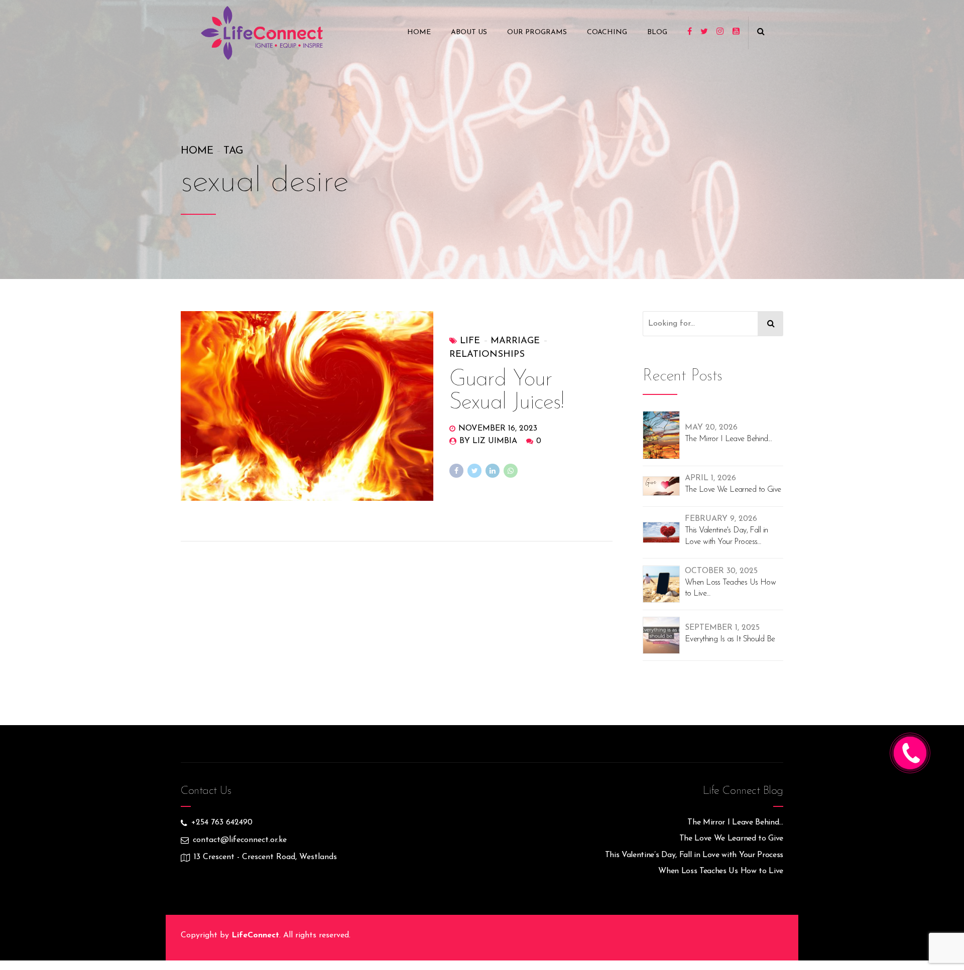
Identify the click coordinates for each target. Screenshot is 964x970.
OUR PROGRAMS (537, 32)
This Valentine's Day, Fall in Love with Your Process (726, 535)
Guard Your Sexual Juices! (506, 391)
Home (197, 151)
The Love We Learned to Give (733, 490)
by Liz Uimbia (488, 441)
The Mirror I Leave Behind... (728, 439)
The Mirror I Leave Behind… (735, 822)
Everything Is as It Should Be (730, 639)
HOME (419, 32)
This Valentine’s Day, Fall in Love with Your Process (694, 855)
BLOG (657, 32)
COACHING (607, 32)
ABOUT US (469, 32)
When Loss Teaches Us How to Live (730, 588)
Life (470, 341)
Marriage (515, 341)
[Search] (770, 323)
